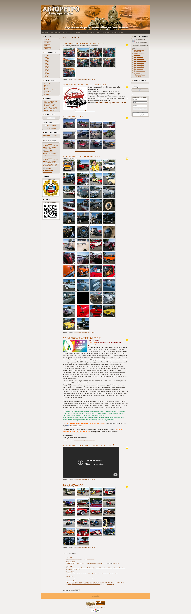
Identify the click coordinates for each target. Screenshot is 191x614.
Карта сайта (95, 596)
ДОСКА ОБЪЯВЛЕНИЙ (50, 109)
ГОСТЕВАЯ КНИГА (49, 106)
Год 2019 (46, 60)
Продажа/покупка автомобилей (139, 50)
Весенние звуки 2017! (74, 559)
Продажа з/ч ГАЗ (138, 57)
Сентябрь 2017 (48, 48)
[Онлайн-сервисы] (51, 195)
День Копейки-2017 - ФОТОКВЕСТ (97, 563)
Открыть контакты (51, 128)
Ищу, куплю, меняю (139, 71)
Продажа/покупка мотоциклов (139, 54)
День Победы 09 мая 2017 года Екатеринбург (109, 567)
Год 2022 (46, 55)
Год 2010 (46, 73)
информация (90, 559)
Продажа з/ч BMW (139, 67)
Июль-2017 (47, 45)
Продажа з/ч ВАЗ (139, 59)
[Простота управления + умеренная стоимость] (95, 611)
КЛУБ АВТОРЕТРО (49, 104)
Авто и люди (47, 92)
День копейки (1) (71, 563)
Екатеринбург (50, 52)
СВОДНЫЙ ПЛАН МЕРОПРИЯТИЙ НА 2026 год (50, 166)
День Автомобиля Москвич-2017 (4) (83, 573)
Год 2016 (46, 64)
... (66, 559)
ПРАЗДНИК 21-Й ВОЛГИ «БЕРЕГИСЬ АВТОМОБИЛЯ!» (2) (85, 584)
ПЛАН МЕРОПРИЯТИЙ (50, 101)
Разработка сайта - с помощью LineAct (95, 607)
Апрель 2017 (47, 41)
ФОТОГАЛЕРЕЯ (50, 81)
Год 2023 (46, 75)
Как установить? (91, 605)
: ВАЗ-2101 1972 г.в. (50, 146)
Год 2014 (46, 67)
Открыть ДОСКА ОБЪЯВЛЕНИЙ (140, 75)
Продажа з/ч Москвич (140, 61)
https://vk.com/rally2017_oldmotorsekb (111, 102)
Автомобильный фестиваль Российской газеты (107, 573)
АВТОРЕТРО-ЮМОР (50, 110)
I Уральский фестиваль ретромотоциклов (84, 578)
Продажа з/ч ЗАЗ (139, 63)
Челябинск (47, 85)
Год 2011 (46, 72)
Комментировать (90, 79)
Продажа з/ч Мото (139, 65)
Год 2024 (46, 76)
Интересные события (50, 89)
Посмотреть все (47, 172)
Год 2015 (46, 66)
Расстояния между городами (139, 115)
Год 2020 (46, 58)
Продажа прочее (138, 69)
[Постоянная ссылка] (80, 79)
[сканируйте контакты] (51, 218)
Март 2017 (47, 39)
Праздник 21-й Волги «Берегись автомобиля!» (79, 582)
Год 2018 (46, 61)
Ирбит (46, 86)
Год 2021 (46, 57)
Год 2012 (46, 70)
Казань (46, 88)
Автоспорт (47, 94)
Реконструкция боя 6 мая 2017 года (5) (84, 567)
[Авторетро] (90, 604)
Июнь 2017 (47, 44)
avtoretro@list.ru (52, 125)
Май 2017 (47, 42)
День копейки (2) (81, 563)
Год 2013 (46, 69)
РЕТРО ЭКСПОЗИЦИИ (50, 107)
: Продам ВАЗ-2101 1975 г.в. (51, 160)
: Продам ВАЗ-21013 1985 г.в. (50, 153)
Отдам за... (137, 73)
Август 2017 (47, 47)
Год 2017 (47, 36)
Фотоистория (48, 91)
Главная (47, 98)
